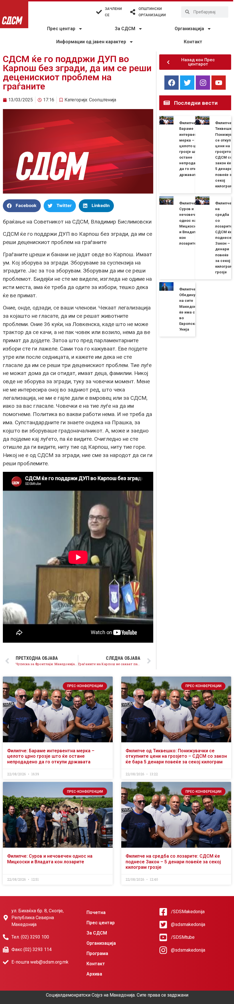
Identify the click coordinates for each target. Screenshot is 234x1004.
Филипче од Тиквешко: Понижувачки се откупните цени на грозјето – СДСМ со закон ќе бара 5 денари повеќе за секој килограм (176, 756)
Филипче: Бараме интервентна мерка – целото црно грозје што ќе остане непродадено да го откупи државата (50, 756)
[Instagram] (203, 82)
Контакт (193, 41)
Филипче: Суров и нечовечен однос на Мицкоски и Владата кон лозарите (49, 858)
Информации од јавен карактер (91, 41)
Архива (94, 974)
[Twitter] (187, 82)
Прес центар (61, 28)
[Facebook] (171, 82)
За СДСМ (125, 28)
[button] (22, 205)
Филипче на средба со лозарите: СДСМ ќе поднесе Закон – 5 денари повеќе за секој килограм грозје (224, 237)
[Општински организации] (133, 12)
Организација (189, 28)
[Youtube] (218, 82)
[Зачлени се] (99, 12)
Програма (97, 953)
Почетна (96, 912)
